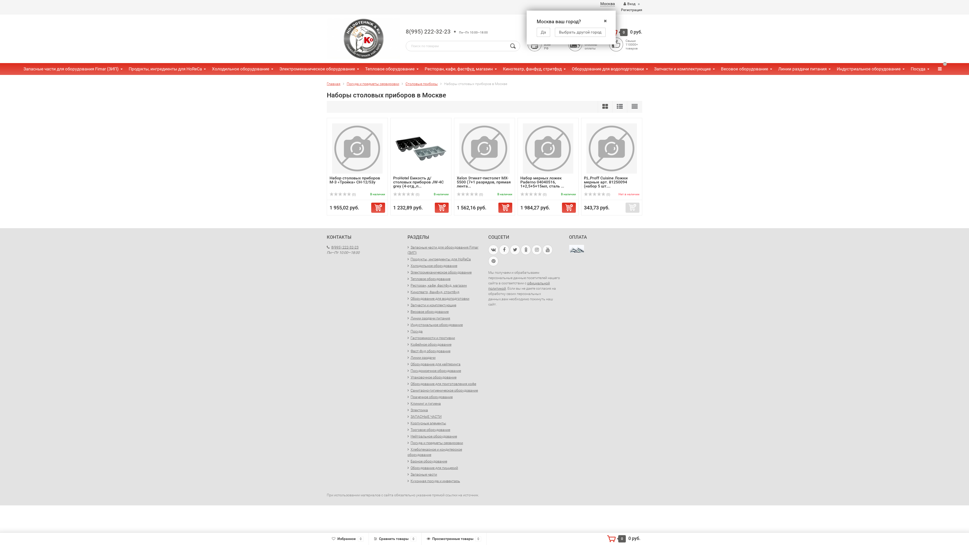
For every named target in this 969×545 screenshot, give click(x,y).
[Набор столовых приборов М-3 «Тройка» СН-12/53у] (357, 148)
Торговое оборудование (430, 430)
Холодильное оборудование (240, 68)
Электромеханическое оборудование (317, 68)
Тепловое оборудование (390, 68)
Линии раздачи (423, 358)
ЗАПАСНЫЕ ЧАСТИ (426, 417)
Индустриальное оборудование (869, 68)
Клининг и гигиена (426, 403)
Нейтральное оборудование (434, 436)
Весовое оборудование (744, 68)
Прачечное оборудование (432, 397)
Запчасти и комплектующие (682, 68)
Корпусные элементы (428, 423)
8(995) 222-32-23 (428, 32)
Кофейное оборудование (431, 344)
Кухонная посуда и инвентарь (435, 481)
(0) (353, 194)
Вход (631, 4)
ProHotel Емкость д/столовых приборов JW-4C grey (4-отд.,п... (418, 182)
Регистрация (631, 10)
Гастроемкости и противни (433, 338)
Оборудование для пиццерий (434, 468)
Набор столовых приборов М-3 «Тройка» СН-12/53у (355, 180)
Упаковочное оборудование (433, 377)
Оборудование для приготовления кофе (443, 384)
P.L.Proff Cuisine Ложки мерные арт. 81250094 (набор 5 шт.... (606, 182)
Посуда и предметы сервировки (437, 443)
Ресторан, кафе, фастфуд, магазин (459, 68)
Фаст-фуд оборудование (430, 351)
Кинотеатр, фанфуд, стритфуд (532, 68)
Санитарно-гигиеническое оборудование (444, 390)
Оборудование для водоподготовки (608, 68)
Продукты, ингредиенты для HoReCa (165, 68)
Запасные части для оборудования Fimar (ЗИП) (71, 68)
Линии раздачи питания (802, 68)
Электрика (419, 410)
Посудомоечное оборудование (436, 371)
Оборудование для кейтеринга (436, 364)
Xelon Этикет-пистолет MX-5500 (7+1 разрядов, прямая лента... (484, 182)
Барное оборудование (429, 461)
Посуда (918, 68)
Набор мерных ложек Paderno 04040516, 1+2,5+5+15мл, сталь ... (542, 182)
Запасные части (424, 474)
